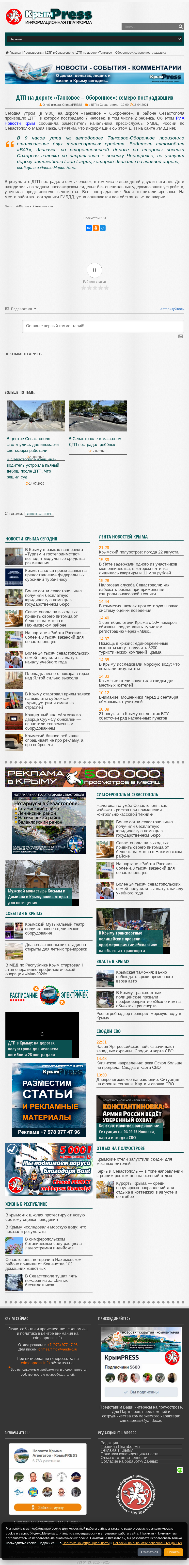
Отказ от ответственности (124, 1458)
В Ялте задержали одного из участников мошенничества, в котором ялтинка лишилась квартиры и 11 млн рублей (138, 568)
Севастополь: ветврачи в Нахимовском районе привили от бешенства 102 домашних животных (43, 1264)
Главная (15, 52)
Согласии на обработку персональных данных (147, 1543)
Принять (173, 1552)
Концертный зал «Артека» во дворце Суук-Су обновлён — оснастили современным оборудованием (53, 722)
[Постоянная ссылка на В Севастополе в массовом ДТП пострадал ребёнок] (98, 430)
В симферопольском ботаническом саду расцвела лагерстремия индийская (53, 1243)
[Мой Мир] (103, 228)
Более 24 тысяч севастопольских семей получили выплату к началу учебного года (57, 657)
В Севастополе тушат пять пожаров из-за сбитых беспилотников (51, 1280)
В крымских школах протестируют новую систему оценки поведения (138, 608)
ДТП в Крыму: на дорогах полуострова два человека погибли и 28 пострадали (33, 1049)
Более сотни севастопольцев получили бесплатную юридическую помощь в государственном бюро (53, 598)
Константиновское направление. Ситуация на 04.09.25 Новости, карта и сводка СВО (129, 1131)
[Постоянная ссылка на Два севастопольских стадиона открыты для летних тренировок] (14, 958)
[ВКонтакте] (89, 228)
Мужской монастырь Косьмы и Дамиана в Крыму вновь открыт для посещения (38, 896)
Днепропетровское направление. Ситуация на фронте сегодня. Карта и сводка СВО (137, 1081)
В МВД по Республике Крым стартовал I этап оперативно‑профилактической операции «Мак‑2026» (44, 969)
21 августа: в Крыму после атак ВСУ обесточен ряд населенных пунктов (134, 716)
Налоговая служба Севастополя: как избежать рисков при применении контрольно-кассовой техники (134, 589)
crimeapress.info (35, 1363)
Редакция (109, 1443)
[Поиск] (180, 26)
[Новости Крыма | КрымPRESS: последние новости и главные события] (49, 24)
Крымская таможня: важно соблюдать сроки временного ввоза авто (144, 976)
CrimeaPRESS (72, 105)
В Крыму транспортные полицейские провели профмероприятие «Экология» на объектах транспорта (128, 941)
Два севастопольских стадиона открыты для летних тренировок (56, 946)
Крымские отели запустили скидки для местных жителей (136, 683)
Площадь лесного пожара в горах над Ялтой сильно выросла (57, 675)
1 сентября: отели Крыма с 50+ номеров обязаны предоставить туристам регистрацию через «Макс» (138, 627)
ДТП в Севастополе (60, 52)
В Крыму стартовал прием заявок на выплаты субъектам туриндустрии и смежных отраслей (57, 701)
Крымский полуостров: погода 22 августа (138, 552)
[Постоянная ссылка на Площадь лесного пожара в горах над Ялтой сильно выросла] (14, 687)
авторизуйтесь (171, 309)
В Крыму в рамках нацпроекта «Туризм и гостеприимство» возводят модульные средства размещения (55, 556)
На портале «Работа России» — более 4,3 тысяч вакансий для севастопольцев (56, 637)
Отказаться (149, 1552)
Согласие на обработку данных (129, 1461)
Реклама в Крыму (117, 1450)
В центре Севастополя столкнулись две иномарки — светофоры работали (35, 444)
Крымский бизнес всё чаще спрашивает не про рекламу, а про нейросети (54, 740)
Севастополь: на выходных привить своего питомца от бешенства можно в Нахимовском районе (51, 619)
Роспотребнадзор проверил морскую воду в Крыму (138, 1015)
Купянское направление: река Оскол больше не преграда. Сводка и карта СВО (139, 1065)
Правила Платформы (120, 1446)
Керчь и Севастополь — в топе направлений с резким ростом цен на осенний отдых (139, 1173)
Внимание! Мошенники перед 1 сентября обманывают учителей (138, 699)
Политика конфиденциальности (129, 1454)
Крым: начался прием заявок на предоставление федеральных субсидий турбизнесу (56, 575)
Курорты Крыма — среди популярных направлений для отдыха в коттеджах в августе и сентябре (146, 1190)
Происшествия (33, 52)
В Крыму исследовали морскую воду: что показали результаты (139, 666)
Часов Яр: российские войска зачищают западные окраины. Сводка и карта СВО (135, 1048)
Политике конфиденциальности (86, 1543)
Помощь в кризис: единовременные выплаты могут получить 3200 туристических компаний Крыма (133, 648)
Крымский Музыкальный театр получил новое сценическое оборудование (54, 929)
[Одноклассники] (96, 228)
